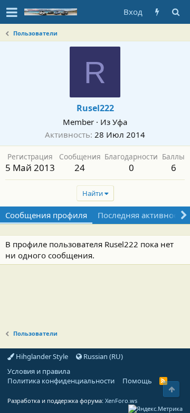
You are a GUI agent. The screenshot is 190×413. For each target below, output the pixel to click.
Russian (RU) (102, 356)
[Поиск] (175, 12)
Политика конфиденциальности (61, 380)
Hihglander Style (41, 356)
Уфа (119, 121)
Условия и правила (38, 371)
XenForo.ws (121, 401)
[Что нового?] (157, 12)
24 (79, 167)
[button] (12, 12)
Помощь (137, 380)
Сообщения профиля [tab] (46, 215)
